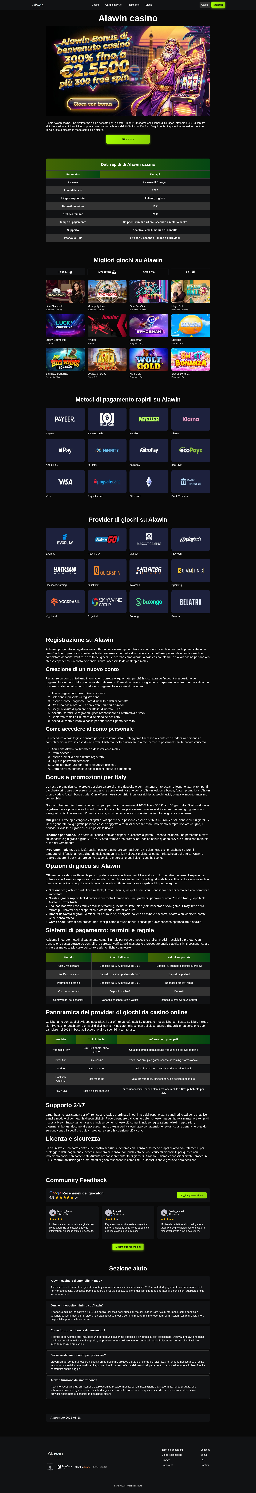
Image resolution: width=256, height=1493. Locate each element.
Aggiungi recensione (192, 1195)
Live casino (104, 272)
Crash (146, 272)
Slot (188, 272)
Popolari (63, 272)
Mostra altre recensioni (128, 1247)
